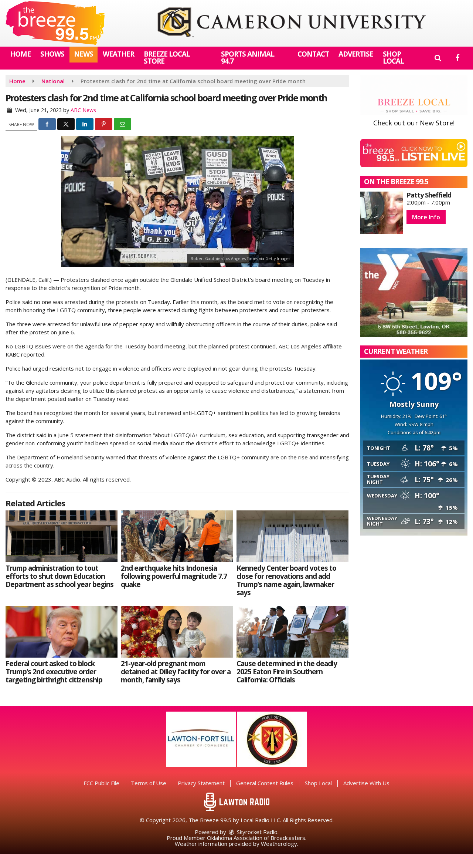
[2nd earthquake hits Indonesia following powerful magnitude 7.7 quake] (177, 536)
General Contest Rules (264, 783)
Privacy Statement (201, 783)
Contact (313, 54)
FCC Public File (101, 783)
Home (20, 54)
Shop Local (393, 57)
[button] (438, 58)
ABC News (83, 110)
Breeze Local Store (167, 57)
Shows (52, 54)
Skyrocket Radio (256, 832)
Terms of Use (148, 783)
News (83, 54)
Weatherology (279, 843)
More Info (426, 217)
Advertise (355, 54)
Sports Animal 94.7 (247, 57)
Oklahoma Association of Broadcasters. (256, 837)
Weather (118, 54)
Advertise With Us (366, 783)
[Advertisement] (291, 23)
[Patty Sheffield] (381, 213)
